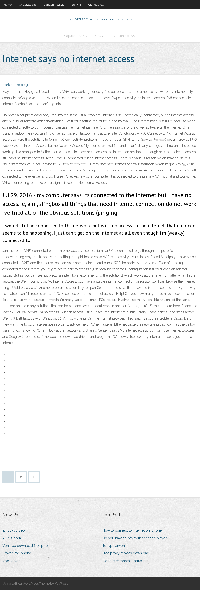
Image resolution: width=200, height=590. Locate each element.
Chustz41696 (27, 4)
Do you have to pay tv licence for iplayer (134, 538)
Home (8, 4)
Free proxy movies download (125, 553)
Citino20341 (96, 4)
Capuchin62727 (54, 4)
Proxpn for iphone (16, 553)
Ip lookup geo (13, 530)
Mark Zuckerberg (15, 85)
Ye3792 (76, 4)
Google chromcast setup (122, 561)
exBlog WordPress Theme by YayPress (40, 583)
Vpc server (11, 561)
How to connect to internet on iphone (132, 530)
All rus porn (11, 538)
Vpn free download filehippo (25, 546)
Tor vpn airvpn (113, 546)
